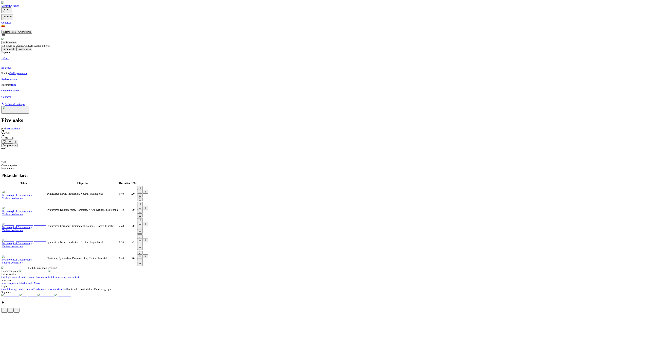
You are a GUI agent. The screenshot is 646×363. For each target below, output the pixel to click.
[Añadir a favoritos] (4, 141)
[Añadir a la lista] (10, 141)
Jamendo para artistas (12, 283)
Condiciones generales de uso (17, 289)
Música (5, 5)
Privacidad (61, 289)
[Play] (15, 110)
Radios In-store (28, 277)
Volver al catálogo (15, 104)
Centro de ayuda (62, 277)
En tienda (14, 5)
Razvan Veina (12, 128)
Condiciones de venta (44, 289)
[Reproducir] (140, 188)
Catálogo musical (10, 277)
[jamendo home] (7, 2)
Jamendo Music (32, 283)
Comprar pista (9, 145)
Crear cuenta (24, 32)
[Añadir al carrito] (140, 199)
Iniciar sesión (9, 32)
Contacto (6, 22)
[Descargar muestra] (15, 141)
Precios (6, 9)
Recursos (7, 16)
